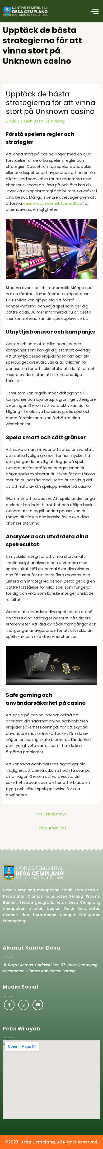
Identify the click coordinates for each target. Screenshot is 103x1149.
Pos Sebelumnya (51, 814)
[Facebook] (9, 1005)
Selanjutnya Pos (51, 828)
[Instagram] (23, 1005)
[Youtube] (37, 1005)
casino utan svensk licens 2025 (52, 203)
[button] (94, 11)
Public (14, 121)
